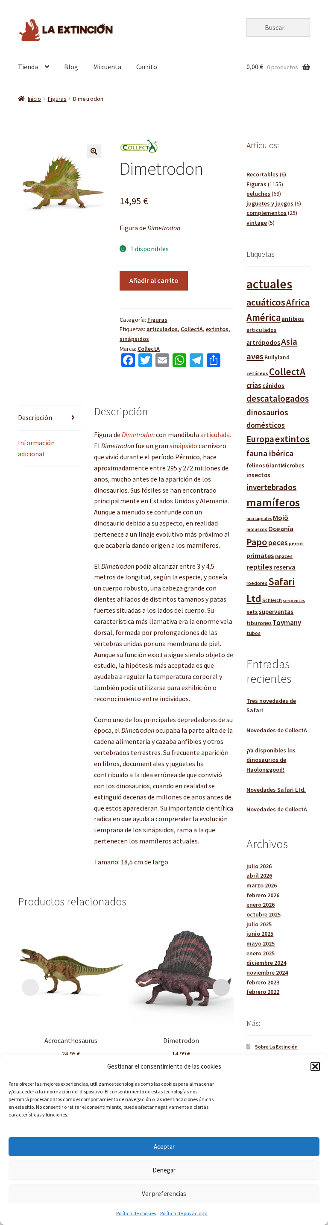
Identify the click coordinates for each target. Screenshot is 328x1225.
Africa (298, 302)
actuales (269, 284)
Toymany (286, 622)
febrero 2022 (262, 992)
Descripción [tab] (35, 417)
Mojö (280, 517)
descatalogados (277, 398)
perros (296, 543)
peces (278, 542)
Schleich (272, 600)
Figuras (57, 99)
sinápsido (183, 445)
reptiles (259, 567)
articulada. (215, 434)
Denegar (164, 1170)
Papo (256, 542)
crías (253, 385)
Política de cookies (136, 1213)
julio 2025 (259, 924)
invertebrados (271, 487)
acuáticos (265, 302)
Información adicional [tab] (36, 448)
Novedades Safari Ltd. (276, 789)
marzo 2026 (261, 885)
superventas (276, 612)
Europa (260, 439)
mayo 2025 (260, 943)
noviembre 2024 (267, 972)
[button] (315, 1066)
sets (252, 612)
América (263, 317)
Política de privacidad (184, 1213)
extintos (217, 329)
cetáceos (257, 373)
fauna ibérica (269, 453)
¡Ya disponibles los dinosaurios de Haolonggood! (271, 759)
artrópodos (263, 342)
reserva (284, 567)
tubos (253, 633)
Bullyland (277, 357)
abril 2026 (259, 875)
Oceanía (280, 528)
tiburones (259, 623)
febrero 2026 (262, 895)
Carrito (146, 66)
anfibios (292, 319)
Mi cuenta (107, 66)
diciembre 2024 (266, 962)
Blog (71, 66)
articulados (162, 329)
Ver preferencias (164, 1194)
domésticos (265, 425)
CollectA (192, 329)
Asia (289, 341)
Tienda (28, 66)
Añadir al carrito (154, 280)
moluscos (256, 529)
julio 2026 (259, 866)
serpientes (294, 600)
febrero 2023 (262, 982)
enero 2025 (260, 953)
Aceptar (164, 1147)
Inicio (34, 99)
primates (260, 555)
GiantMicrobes (285, 465)
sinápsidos (134, 339)
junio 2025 (259, 933)
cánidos (273, 386)
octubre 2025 (263, 914)
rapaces (284, 556)
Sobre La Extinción (276, 1046)
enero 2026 (260, 904)
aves (255, 356)
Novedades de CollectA (276, 730)
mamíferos (273, 502)
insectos (258, 475)
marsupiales (259, 518)
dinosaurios (267, 412)
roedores (256, 583)
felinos (255, 465)
